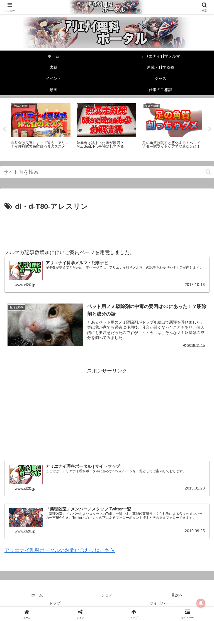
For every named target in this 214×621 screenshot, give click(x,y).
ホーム (37, 595)
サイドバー (159, 603)
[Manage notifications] (200, 603)
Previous (4, 129)
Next (210, 129)
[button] (208, 172)
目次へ (177, 595)
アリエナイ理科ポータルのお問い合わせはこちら (59, 550)
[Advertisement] (107, 228)
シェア (107, 595)
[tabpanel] (40, 128)
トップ (54, 603)
